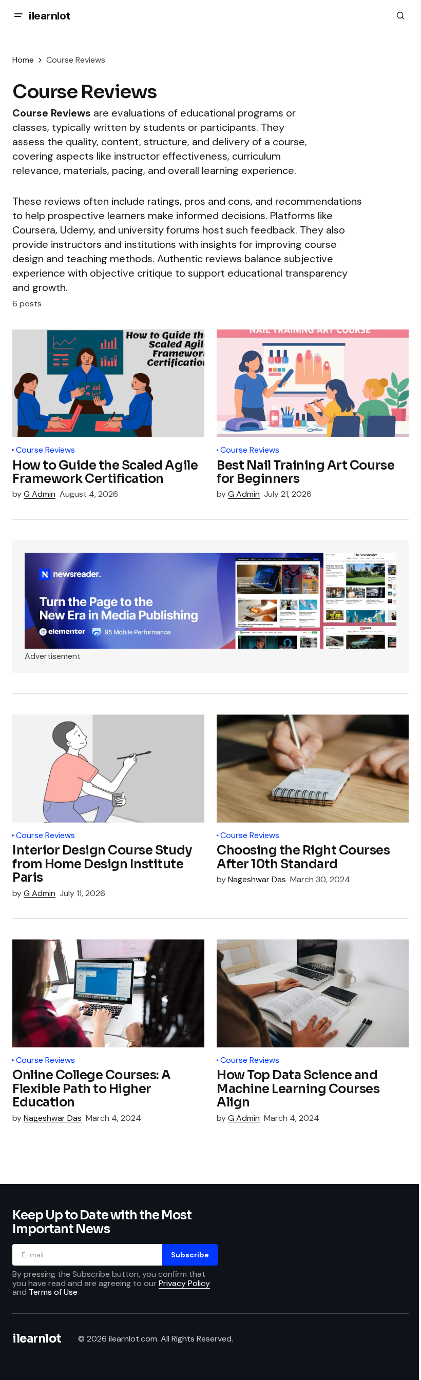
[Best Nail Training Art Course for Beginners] (313, 383)
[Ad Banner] (210, 601)
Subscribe (190, 1254)
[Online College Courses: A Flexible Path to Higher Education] (108, 993)
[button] (18, 15)
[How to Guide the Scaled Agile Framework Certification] (108, 383)
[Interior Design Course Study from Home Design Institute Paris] (108, 768)
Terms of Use (53, 1292)
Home (23, 59)
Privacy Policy (184, 1283)
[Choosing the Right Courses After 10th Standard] (313, 768)
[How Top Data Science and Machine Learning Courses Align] (313, 993)
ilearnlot (50, 15)
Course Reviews (45, 450)
